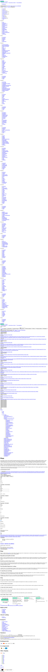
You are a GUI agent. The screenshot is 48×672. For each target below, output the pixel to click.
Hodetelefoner (4, 302)
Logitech (3, 98)
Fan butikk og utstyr (5, 628)
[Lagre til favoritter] (3, 540)
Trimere (3, 144)
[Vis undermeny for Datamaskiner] (7, 18)
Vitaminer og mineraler (5, 143)
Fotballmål (3, 49)
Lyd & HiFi (4, 84)
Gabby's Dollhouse (5, 71)
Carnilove (3, 285)
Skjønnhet (3, 24)
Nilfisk (3, 251)
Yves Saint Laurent (5, 150)
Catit (3, 282)
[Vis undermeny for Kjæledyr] (6, 17)
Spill (3, 47)
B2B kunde (4, 4)
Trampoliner (4, 55)
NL (3, 660)
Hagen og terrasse (5, 31)
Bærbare (3, 300)
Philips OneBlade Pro (5, 99)
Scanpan (3, 190)
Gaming (3, 299)
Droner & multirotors (5, 90)
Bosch (3, 253)
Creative (3, 315)
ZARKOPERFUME (5, 151)
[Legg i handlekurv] (4, 540)
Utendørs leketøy (4, 56)
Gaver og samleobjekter (5, 219)
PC (2, 119)
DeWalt (3, 254)
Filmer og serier (4, 29)
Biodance (3, 154)
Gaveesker (3, 166)
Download (3, 131)
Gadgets (3, 33)
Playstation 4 (4, 113)
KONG (3, 281)
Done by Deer (4, 227)
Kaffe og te (4, 172)
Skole (3, 54)
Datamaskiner (4, 629)
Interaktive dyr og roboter (6, 50)
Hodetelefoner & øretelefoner (6, 85)
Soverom (3, 181)
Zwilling (3, 192)
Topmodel (3, 66)
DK (3, 655)
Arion (3, 280)
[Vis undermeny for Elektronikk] (6, 10)
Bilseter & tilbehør (5, 212)
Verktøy (3, 30)
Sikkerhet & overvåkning (6, 89)
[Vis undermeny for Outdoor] (5, 16)
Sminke (3, 136)
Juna (3, 196)
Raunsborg (3, 152)
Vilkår (1, 665)
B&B (3, 283)
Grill (3, 240)
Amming (3, 214)
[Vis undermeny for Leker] (5, 9)
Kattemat (3, 269)
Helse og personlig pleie (5, 32)
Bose (3, 102)
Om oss (3, 616)
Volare (3, 64)
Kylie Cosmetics (4, 155)
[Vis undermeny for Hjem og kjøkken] (8, 13)
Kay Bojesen (4, 197)
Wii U (3, 123)
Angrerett (3, 611)
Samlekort (3, 53)
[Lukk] (1, 327)
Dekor (3, 178)
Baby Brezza (4, 224)
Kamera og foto (4, 87)
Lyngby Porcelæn (5, 188)
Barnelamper (4, 220)
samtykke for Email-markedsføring (9, 637)
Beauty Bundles (4, 165)
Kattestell (3, 271)
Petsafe (3, 287)
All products (4, 37)
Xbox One (3, 117)
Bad (2, 177)
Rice (3, 231)
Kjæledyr (3, 28)
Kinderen (3, 26)
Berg (3, 69)
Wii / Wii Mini (4, 122)
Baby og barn (4, 627)
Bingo (3, 413)
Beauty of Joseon (4, 157)
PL (3, 662)
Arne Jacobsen (4, 199)
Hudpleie (3, 138)
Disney (3, 65)
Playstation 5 (4, 112)
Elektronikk (4, 23)
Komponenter (4, 304)
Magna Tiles (4, 62)
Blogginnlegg (4, 41)
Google (3, 312)
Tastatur (3, 301)
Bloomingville (4, 193)
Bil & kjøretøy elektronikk (6, 88)
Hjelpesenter (4, 609)
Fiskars (3, 194)
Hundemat (3, 266)
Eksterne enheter (4, 306)
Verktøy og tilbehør (5, 141)
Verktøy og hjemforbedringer (6, 630)
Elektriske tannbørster (5, 142)
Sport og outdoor (4, 27)
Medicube (3, 156)
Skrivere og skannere (5, 305)
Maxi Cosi (3, 229)
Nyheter (3, 39)
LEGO (3, 60)
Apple (3, 96)
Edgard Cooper (4, 289)
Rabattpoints (4, 612)
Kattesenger (4, 272)
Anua (3, 158)
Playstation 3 (4, 114)
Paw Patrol (3, 70)
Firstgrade (3, 72)
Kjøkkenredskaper (5, 175)
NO (3, 657)
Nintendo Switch (4, 115)
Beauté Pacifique (4, 153)
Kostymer (3, 57)
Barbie (3, 61)
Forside (1, 409)
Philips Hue (4, 256)
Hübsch (3, 202)
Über (3, 284)
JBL (3, 97)
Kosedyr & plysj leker (5, 46)
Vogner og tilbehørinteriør (6, 215)
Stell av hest (4, 275)
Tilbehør (3, 91)
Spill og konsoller (4, 621)
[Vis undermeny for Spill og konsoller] (8, 11)
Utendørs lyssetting (5, 244)
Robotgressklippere (5, 243)
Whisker (3, 288)
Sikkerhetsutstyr (4, 218)
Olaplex (3, 149)
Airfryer (3, 173)
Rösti (3, 187)
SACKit (3, 201)
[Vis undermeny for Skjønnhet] (6, 12)
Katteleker (3, 270)
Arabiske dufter (4, 164)
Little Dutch (4, 68)
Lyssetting (3, 179)
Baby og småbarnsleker (5, 45)
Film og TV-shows (5, 626)
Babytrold (3, 226)
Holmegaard (4, 195)
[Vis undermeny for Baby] (4, 15)
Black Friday (4, 617)
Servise (3, 176)
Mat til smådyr (4, 273)
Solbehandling (4, 140)
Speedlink (3, 314)
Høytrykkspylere (4, 242)
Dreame (3, 95)
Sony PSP (3, 124)
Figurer (3, 48)
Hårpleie (3, 137)
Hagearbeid (4, 241)
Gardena (3, 250)
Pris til (1, 490)
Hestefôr (3, 274)
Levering (3, 610)
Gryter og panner (4, 174)
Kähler (3, 203)
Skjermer (3, 303)
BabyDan (3, 225)
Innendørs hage (4, 182)
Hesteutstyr (4, 276)
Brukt (3, 130)
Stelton (3, 189)
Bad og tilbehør (4, 217)
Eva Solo (3, 257)
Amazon (3, 103)
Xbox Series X (4, 116)
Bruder (3, 67)
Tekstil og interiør (4, 213)
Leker (3, 22)
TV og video (4, 82)
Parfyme (3, 135)
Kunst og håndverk (5, 51)
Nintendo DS (4, 121)
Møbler (3, 180)
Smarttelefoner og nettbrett (6, 83)
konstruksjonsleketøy (5, 44)
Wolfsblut (3, 290)
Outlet (3, 40)
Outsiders (3, 63)
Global (3, 191)
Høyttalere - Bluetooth (5, 86)
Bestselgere (4, 107)
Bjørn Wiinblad (4, 200)
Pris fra (1, 488)
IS (3, 661)
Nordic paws (4, 286)
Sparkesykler (4, 52)
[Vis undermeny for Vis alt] (5, 8)
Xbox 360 (3, 118)
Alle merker (4, 94)
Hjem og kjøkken (4, 25)
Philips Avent (4, 230)
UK (3, 656)
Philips (3, 100)
